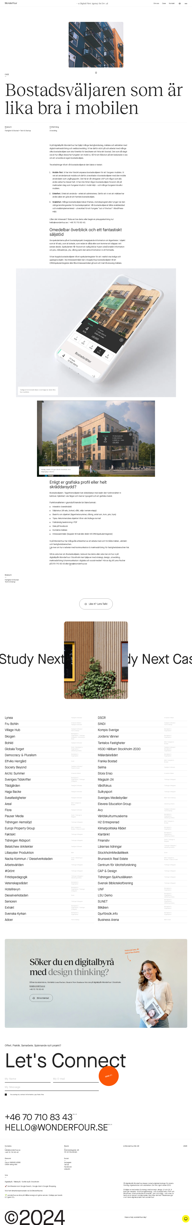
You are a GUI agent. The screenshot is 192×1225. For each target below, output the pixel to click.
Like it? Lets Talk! (98, 604)
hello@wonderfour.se (12, 1150)
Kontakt (172, 3)
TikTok (66, 1165)
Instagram (67, 1162)
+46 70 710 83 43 (41, 1117)
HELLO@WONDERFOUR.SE (58, 1128)
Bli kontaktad (43, 998)
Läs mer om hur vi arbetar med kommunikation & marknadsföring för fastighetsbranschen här (89, 548)
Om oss (156, 3)
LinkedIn (67, 1169)
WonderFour (11, 3)
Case (164, 3)
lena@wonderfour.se (78, 564)
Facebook (68, 1167)
